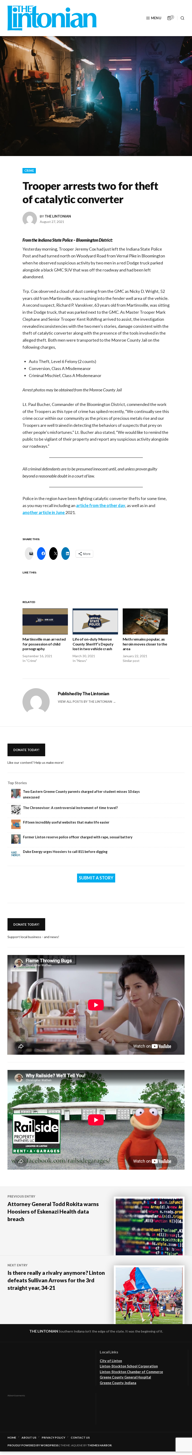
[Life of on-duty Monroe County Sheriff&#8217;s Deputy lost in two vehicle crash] (95, 621)
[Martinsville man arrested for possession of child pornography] (45, 621)
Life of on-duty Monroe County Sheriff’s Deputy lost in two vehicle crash (93, 644)
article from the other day (100, 505)
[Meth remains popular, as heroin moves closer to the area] (145, 621)
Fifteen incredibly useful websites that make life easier (66, 822)
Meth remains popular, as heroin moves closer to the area (145, 644)
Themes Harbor (99, 1445)
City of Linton (111, 1361)
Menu (156, 18)
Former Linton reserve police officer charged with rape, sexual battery (78, 837)
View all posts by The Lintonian (85, 701)
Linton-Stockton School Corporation (129, 1366)
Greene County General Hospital (125, 1377)
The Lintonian (58, 216)
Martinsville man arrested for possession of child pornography (44, 644)
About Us (29, 1437)
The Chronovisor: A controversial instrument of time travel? (70, 808)
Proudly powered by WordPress (33, 1445)
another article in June (43, 512)
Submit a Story (96, 877)
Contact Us (80, 1437)
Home (11, 1437)
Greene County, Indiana (118, 1383)
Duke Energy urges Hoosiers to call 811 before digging (65, 852)
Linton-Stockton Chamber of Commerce (131, 1372)
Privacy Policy (53, 1437)
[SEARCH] (181, 18)
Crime (29, 170)
